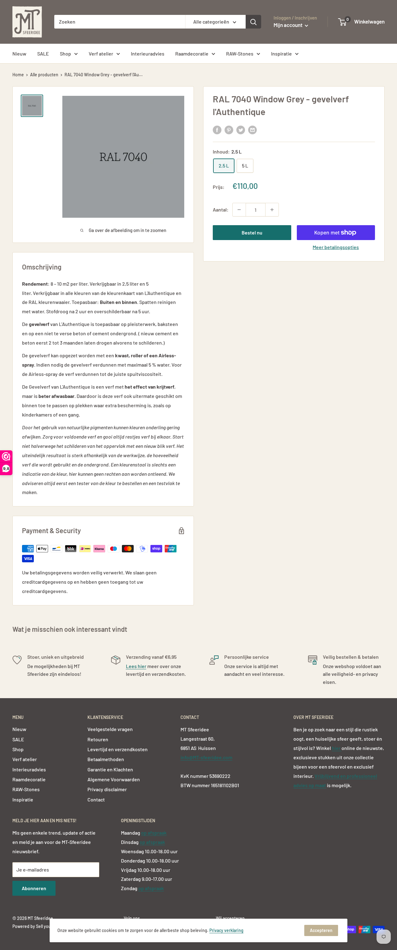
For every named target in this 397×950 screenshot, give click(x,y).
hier (336, 748)
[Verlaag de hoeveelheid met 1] (239, 209)
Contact (96, 799)
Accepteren (321, 930)
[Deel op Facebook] (217, 130)
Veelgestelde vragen (110, 729)
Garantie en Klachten (110, 769)
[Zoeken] (253, 22)
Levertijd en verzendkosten (117, 749)
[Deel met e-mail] (252, 130)
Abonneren (34, 888)
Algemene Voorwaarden (113, 779)
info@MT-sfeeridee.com (206, 757)
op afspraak (154, 833)
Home (18, 74)
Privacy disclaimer (107, 789)
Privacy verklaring (226, 930)
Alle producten (44, 74)
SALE (43, 53)
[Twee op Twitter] (240, 130)
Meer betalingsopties (336, 247)
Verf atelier (101, 53)
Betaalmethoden (105, 759)
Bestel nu (252, 232)
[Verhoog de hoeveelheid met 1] (272, 209)
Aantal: (221, 209)
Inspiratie (281, 53)
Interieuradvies (147, 53)
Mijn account (288, 25)
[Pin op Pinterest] (229, 130)
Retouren (97, 739)
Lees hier (136, 666)
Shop (65, 53)
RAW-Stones (239, 53)
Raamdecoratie (191, 53)
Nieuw (19, 53)
